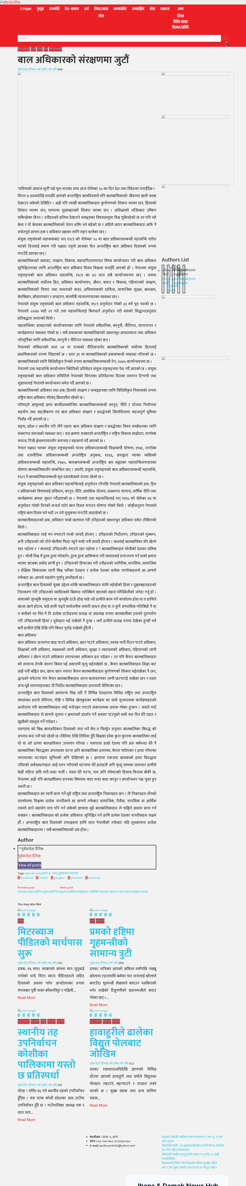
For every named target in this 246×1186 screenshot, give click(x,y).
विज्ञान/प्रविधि (180, 27)
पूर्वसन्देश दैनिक (26, 69)
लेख (101, 16)
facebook (26, 877)
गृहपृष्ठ (40, 9)
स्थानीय (60, 1021)
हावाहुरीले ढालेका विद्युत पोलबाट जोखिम (121, 1043)
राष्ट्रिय (40, 49)
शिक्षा (180, 16)
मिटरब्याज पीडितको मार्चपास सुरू (50, 943)
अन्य (181, 9)
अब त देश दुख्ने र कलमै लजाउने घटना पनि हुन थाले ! (189, 1167)
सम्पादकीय (119, 9)
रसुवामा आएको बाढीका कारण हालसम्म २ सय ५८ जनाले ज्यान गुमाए (192, 1139)
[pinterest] (38, 914)
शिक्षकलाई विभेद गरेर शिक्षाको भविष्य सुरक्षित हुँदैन (189, 1163)
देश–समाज (72, 9)
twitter (43, 877)
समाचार (100, 920)
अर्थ (86, 9)
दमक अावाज (50, 873)
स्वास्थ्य (164, 9)
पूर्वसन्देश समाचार (68, 873)
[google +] (28, 914)
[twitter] (24, 914)
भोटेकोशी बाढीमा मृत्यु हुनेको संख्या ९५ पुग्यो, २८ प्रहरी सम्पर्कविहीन (190, 1156)
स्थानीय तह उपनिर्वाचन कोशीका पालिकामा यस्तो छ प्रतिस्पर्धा (47, 1054)
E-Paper (26, 9)
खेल (152, 9)
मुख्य (33, 49)
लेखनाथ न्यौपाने (182, 281)
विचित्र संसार (180, 22)
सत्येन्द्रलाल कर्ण (189, 281)
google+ (59, 877)
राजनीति (54, 9)
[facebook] (19, 914)
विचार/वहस (101, 9)
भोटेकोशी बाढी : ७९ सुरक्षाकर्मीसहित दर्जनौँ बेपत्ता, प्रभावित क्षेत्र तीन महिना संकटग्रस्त (193, 1148)
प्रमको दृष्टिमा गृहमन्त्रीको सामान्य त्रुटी (112, 943)
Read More (26, 997)
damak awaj (33, 873)
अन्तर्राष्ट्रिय (138, 9)
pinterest (76, 877)
